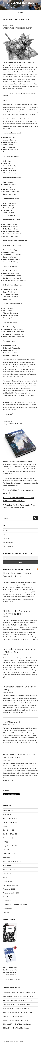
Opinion (5, 873)
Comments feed (8, 542)
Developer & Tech (8, 834)
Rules (5, 897)
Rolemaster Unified (9, 893)
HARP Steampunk (11, 722)
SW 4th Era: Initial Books (16, 1016)
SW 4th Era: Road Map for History (19, 1004)
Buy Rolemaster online (10, 970)
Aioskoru (6, 814)
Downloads (6, 838)
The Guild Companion (9, 975)
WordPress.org (8, 546)
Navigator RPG (8, 869)
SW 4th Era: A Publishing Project (20, 1024)
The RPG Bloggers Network (12, 979)
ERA (4, 842)
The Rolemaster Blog (19, 2)
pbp (4, 877)
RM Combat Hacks (9, 885)
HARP (5, 850)
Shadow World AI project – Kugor (17, 28)
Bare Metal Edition (9, 822)
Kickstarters (7, 865)
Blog (4, 826)
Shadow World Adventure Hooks (13, 905)
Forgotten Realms (9, 846)
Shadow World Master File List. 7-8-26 (22, 993)
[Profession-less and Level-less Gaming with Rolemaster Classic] (10, 941)
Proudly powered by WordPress (13, 1041)
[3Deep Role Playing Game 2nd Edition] (10, 962)
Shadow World (7, 901)
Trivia (4, 912)
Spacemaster (7, 909)
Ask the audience (8, 818)
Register (6, 530)
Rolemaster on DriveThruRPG (17, 569)
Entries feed (7, 538)
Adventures (6, 810)
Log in (5, 534)
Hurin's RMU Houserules (11, 861)
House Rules (7, 854)
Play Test (6, 881)
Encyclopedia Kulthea (12, 424)
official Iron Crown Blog (10, 967)
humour (5, 858)
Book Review (7, 830)
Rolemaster (6, 889)
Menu (21, 12)
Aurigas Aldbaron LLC (10, 972)
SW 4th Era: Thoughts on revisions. (23, 1012)
